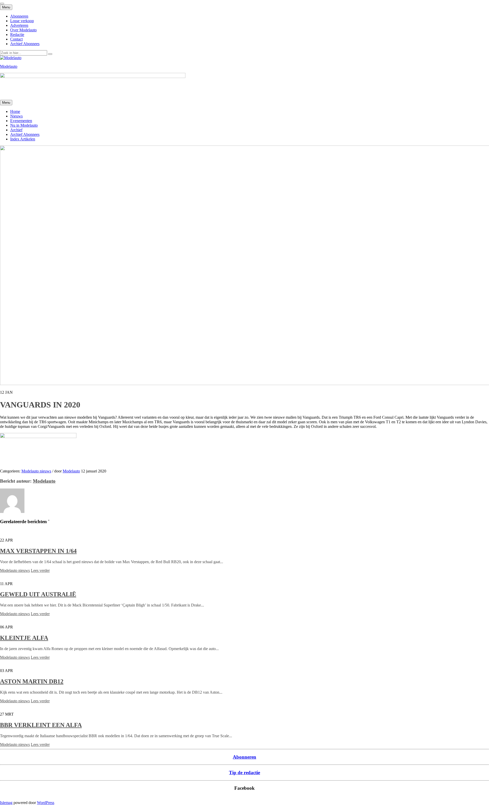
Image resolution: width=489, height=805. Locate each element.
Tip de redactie (244, 772)
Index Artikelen (22, 139)
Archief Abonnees (24, 44)
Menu (6, 7)
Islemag (6, 802)
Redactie (17, 34)
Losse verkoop (22, 21)
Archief (16, 130)
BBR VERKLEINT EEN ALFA (41, 725)
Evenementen (21, 120)
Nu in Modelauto (24, 125)
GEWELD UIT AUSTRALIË (38, 594)
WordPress (45, 802)
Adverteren (19, 25)
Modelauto (8, 66)
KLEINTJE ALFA (24, 638)
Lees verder (40, 570)
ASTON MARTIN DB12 (31, 681)
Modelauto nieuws (36, 471)
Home (15, 111)
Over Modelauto (23, 30)
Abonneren (19, 16)
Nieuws (16, 116)
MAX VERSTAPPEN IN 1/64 (38, 551)
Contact (16, 39)
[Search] (50, 54)
